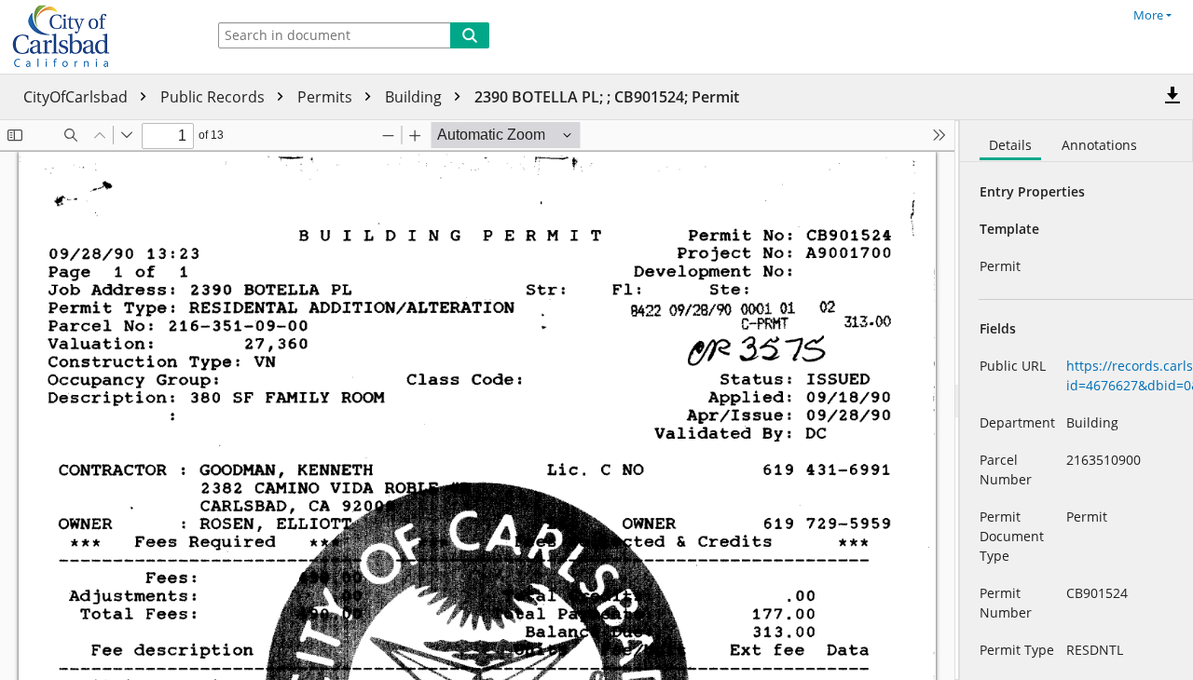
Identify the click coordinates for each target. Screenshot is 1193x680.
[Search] (469, 35)
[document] (1076, 400)
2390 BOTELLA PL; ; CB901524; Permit (606, 97)
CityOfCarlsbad (77, 97)
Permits (326, 97)
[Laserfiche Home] (97, 37)
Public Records (214, 97)
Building (415, 97)
